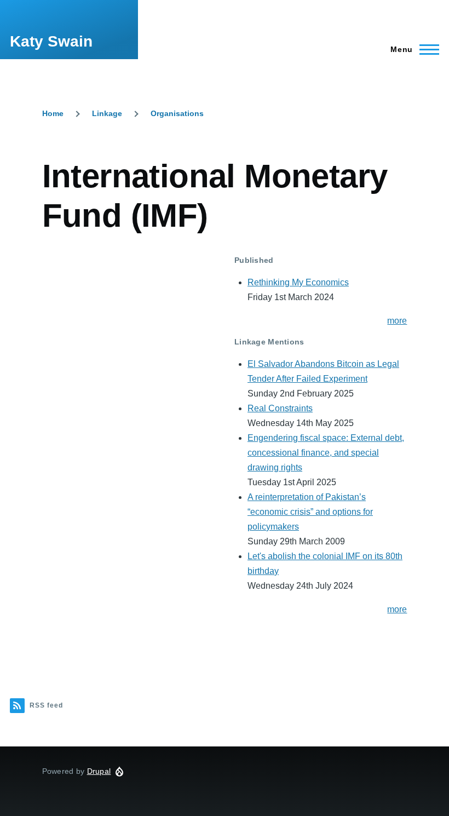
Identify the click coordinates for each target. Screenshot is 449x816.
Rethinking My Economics (298, 282)
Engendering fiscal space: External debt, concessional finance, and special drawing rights (325, 452)
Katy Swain (51, 41)
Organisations (177, 113)
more (397, 320)
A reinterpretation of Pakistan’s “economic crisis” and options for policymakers (310, 511)
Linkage (107, 113)
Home (53, 113)
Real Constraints (280, 408)
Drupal (99, 771)
